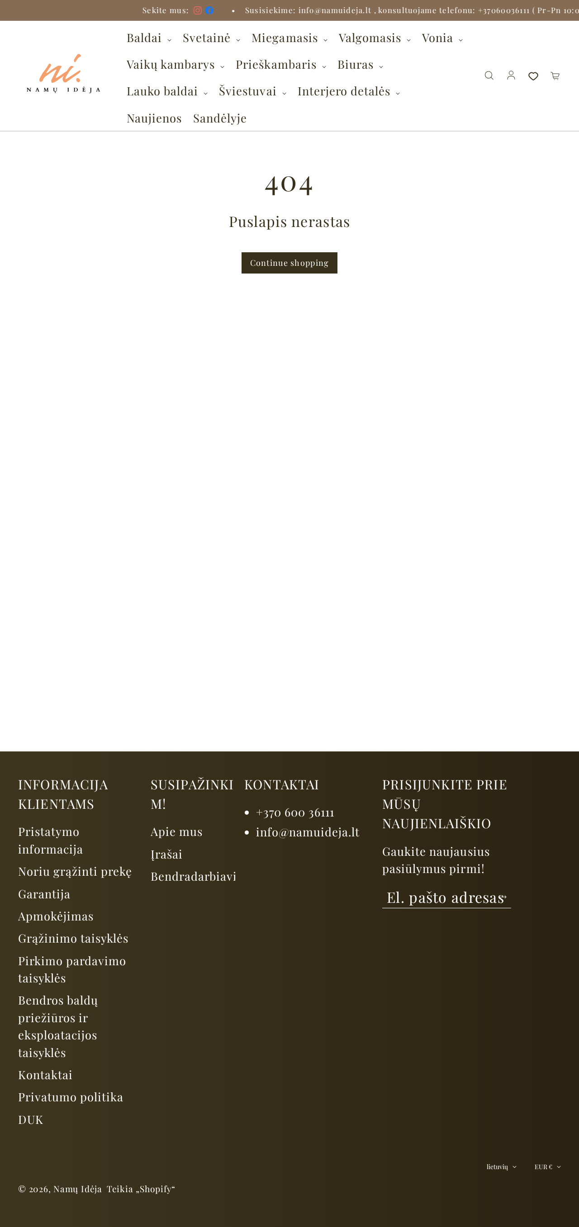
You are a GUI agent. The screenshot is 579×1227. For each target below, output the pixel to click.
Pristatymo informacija (50, 839)
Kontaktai (45, 1074)
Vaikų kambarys (172, 63)
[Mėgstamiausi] (533, 76)
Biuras (357, 63)
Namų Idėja (77, 1188)
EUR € (543, 1166)
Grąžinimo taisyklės (73, 937)
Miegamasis (286, 37)
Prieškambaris (277, 63)
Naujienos (154, 117)
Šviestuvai (249, 90)
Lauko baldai (164, 90)
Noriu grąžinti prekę (75, 870)
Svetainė (208, 37)
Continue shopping (289, 262)
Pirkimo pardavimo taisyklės (72, 969)
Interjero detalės (346, 90)
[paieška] (489, 76)
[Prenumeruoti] (502, 897)
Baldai (146, 37)
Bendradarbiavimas (205, 875)
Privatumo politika (70, 1096)
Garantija (44, 893)
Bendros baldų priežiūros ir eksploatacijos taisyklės (58, 1025)
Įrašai (167, 853)
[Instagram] (163, 10)
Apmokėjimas (56, 915)
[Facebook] (175, 10)
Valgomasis (371, 37)
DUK (30, 1119)
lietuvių (497, 1166)
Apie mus (177, 831)
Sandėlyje (220, 117)
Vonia (439, 37)
